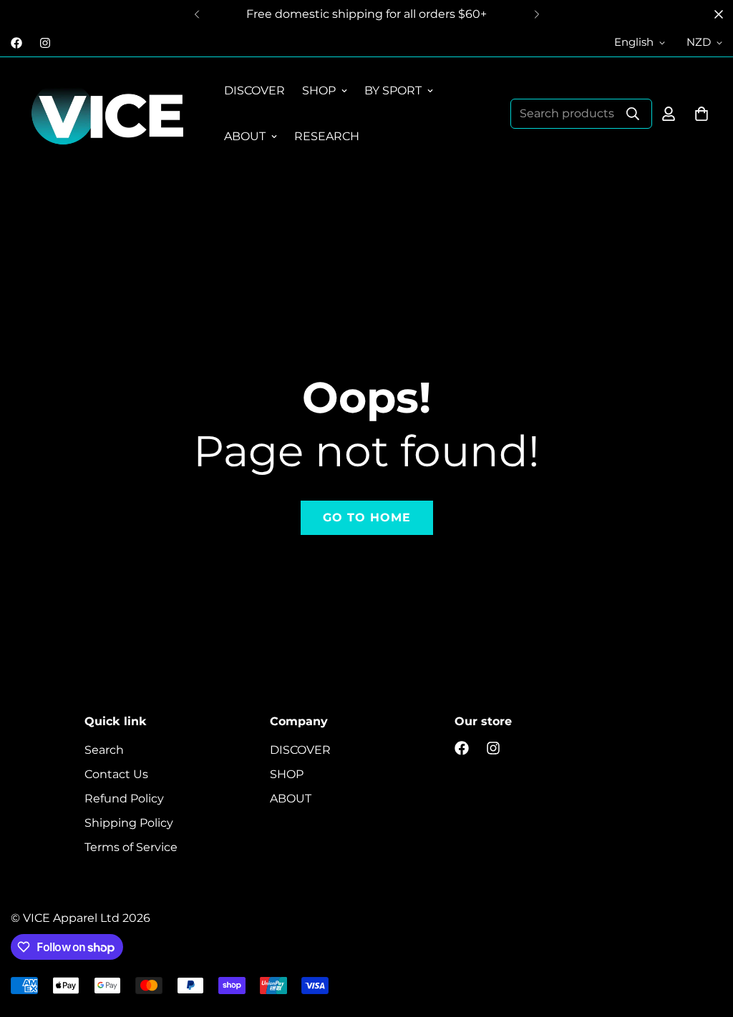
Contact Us (116, 774)
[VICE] (107, 113)
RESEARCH (326, 136)
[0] (701, 113)
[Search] (632, 113)
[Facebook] (16, 43)
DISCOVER (254, 90)
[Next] (536, 14)
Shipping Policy (128, 823)
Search (104, 750)
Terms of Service (131, 847)
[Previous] (196, 14)
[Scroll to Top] (705, 939)
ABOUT (245, 136)
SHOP (319, 90)
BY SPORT (393, 90)
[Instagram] (45, 43)
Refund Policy (124, 798)
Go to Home (367, 517)
